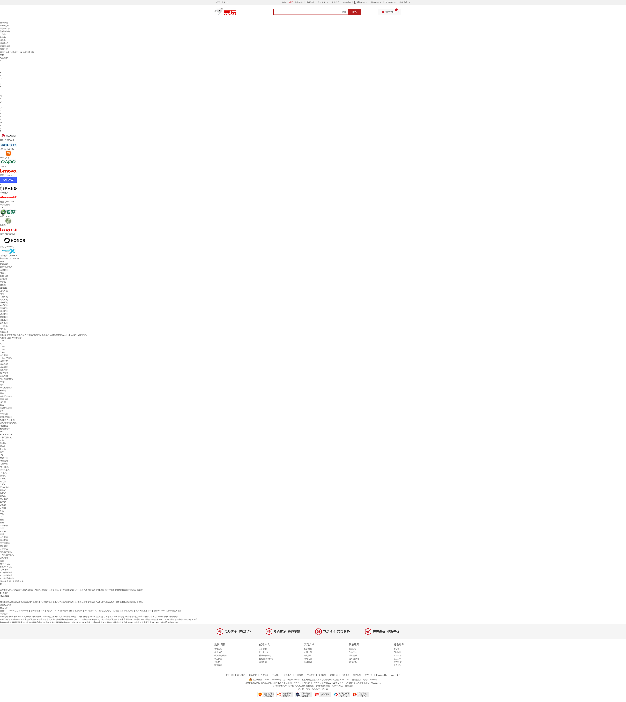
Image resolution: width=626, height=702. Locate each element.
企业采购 (347, 2)
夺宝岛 (397, 649)
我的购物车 (390, 12)
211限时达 (263, 652)
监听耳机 (4, 320)
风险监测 (345, 675)
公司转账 (308, 662)
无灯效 (3, 508)
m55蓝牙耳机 (91, 611)
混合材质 (4, 426)
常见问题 (218, 659)
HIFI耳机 (3, 326)
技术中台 (47, 622)
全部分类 (4, 23)
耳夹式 (3, 502)
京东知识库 (5, 25)
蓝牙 (2, 528)
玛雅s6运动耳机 (65, 611)
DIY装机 (397, 652)
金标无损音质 (6, 437)
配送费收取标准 (266, 659)
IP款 (2, 455)
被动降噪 (4, 546)
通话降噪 (4, 367)
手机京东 (361, 2)
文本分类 (53, 619)
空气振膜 (4, 414)
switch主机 (4, 470)
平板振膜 (4, 399)
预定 (41, 622)
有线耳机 (4, 270)
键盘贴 (3, 40)
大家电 (217, 662)
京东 (236, 13)
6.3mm (3, 346)
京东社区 (334, 675)
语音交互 (4, 361)
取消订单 (353, 662)
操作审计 (130, 619)
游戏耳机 (4, 291)
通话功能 (4, 364)
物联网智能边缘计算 (142, 622)
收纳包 (3, 37)
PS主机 (3, 473)
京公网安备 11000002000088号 (266, 680)
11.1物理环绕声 (7, 578)
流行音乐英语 (127, 611)
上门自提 (263, 649)
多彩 (2, 511)
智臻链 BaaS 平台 (142, 619)
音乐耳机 (4, 305)
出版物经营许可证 (293, 683)
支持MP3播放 (6, 358)
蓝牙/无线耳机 (12, 52)
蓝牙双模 (4, 525)
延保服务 (398, 655)
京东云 (325, 689)
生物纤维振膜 (6, 396)
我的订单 (310, 2)
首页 (2, 52)
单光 (2, 514)
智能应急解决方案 (28, 619)
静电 (2, 405)
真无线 (3, 481)
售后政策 (353, 649)
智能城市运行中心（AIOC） (69, 619)
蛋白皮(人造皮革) (7, 420)
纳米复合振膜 (6, 408)
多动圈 (3, 402)
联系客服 (218, 665)
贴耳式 (3, 505)
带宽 (54, 622)
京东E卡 (397, 659)
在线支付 (308, 652)
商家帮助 (276, 675)
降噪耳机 (4, 317)
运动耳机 (4, 299)
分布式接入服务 (126, 622)
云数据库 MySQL (184, 619)
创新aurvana (159, 611)
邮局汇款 (308, 659)
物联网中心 (34, 622)
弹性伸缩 (24, 622)
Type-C (3, 343)
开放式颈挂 (5, 487)
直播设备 (4, 279)
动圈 (2, 411)
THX (2, 431)
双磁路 (3, 390)
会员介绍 (218, 652)
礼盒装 (3, 449)
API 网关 (107, 622)
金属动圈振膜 (6, 417)
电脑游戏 (4, 461)
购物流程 (218, 649)
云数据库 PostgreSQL (91, 619)
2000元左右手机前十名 (18, 611)
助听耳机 (4, 296)
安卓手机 (4, 464)
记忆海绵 (4, 558)
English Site (381, 675)
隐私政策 (357, 675)
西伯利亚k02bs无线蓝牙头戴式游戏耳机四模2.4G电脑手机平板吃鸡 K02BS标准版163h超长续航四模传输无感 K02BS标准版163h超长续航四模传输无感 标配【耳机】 (72, 590)
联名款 (3, 446)
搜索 (354, 11)
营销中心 (287, 675)
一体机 (3, 34)
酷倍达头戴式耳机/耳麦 (109, 611)
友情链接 (311, 675)
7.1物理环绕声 (6, 572)
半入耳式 (4, 499)
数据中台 (122, 619)
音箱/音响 (4, 276)
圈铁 (2, 393)
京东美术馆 (5, 46)
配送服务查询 (265, 655)
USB (2, 341)
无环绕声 (4, 569)
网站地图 (16, 622)
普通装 (3, 443)
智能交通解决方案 (95, 622)
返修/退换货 (354, 659)
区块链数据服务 (63, 622)
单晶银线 (78, 611)
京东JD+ (397, 665)
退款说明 (353, 655)
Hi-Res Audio (6, 434)
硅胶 (2, 561)
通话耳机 (4, 311)
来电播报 (4, 373)
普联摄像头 (5, 31)
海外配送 (263, 662)
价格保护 (353, 652)
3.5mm (3, 352)
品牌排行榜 (5, 28)
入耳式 (3, 484)
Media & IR (395, 675)
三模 (2, 522)
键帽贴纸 (4, 43)
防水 (2, 385)
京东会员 (336, 2)
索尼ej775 (51, 611)
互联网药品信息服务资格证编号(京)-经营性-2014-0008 (326, 680)
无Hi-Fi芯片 (5, 564)
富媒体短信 (5, 619)
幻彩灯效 (4, 376)
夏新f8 (3, 611)
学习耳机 (4, 308)
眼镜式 (3, 476)
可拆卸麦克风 (6, 552)
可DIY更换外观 (6, 379)
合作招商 (264, 675)
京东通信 (398, 662)
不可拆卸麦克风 (7, 555)
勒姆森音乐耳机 (37, 611)
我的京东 (321, 2)
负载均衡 (115, 622)
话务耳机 (4, 323)
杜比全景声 (5, 429)
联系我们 (241, 675)
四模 (2, 534)
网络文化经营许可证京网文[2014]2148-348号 (323, 683)
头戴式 (3, 478)
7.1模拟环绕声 (6, 575)
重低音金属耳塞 (174, 611)
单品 (2, 452)
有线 (2, 520)
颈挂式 (3, 490)
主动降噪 (4, 355)
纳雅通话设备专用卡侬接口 (11, 338)
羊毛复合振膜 (6, 387)
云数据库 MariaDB (78, 622)
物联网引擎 (172, 619)
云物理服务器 (42, 619)
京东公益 (369, 675)
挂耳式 (3, 493)
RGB (2, 517)
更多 (2, 261)
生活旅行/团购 (220, 655)
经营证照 (349, 686)
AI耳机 (3, 273)
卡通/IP (3, 382)
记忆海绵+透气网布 (8, 423)
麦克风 (3, 282)
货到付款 (308, 649)
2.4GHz (3, 531)
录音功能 (4, 370)
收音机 (3, 285)
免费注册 (299, 2)
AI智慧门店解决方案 (169, 622)
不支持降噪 (5, 543)
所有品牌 (4, 58)
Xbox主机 (4, 467)
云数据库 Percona (158, 619)
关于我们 (230, 675)
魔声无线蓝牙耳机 (143, 611)
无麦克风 (4, 549)
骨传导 (3, 496)
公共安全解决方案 (109, 619)
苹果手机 (4, 458)
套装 (2, 440)
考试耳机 (4, 314)
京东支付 (316, 689)
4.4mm (3, 349)
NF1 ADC (156, 622)
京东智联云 (15, 619)
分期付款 (308, 655)
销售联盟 (322, 675)
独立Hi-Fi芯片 (6, 567)
